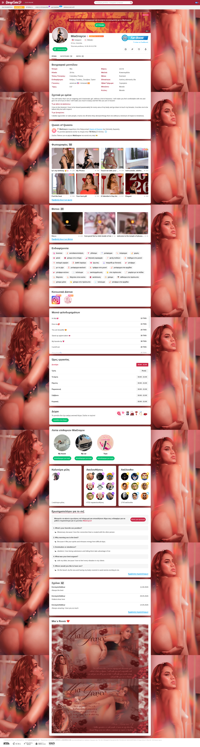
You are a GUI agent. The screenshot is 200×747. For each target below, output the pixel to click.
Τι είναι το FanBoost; (140, 42)
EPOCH (58, 740)
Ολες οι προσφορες (42, 7)
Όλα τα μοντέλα (7, 7)
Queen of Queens (95, 129)
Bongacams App (69, 7)
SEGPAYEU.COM (66, 740)
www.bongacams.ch (33, 740)
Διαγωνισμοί (55, 7)
